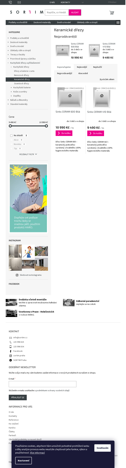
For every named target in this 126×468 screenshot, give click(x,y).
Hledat (75, 12)
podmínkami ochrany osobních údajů (52, 390)
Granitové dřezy (21, 83)
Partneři (12, 435)
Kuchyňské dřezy (21, 67)
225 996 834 (18, 346)
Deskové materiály (19, 42)
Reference (14, 420)
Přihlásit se (17, 397)
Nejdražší (97, 67)
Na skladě (20, 135)
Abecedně (83, 73)
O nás (52, 2)
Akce (18, 139)
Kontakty (65, 2)
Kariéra (12, 427)
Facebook (18, 351)
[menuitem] (18, 22)
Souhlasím (102, 448)
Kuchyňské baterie (22, 87)
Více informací (37, 452)
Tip (17, 148)
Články (12, 431)
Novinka (19, 144)
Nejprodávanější (64, 73)
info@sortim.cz (20, 337)
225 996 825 (18, 342)
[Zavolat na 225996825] (13, 2)
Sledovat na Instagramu (30, 275)
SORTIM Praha (19, 360)
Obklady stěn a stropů (20, 50)
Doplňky (17, 95)
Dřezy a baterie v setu (24, 71)
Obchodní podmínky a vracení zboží (25, 439)
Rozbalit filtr (27, 154)
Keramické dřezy (22, 79)
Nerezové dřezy (21, 75)
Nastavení (23, 460)
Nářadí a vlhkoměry (19, 100)
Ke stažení (13, 423)
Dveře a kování (17, 46)
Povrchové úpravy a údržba (22, 58)
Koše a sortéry (20, 91)
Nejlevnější (82, 67)
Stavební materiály (19, 104)
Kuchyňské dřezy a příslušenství (25, 63)
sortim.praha (19, 355)
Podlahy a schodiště (19, 38)
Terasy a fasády (17, 54)
